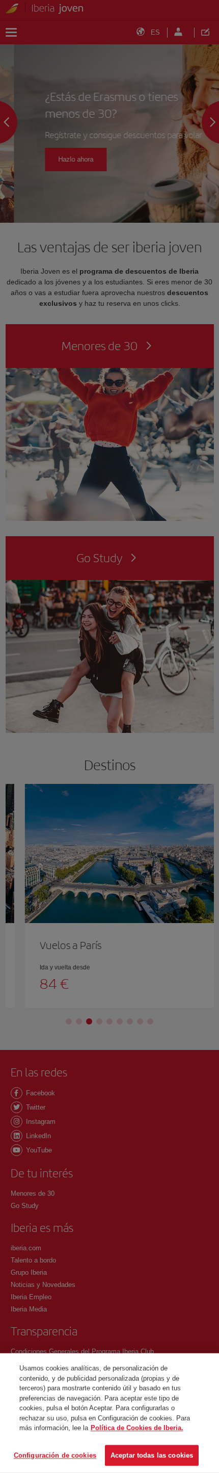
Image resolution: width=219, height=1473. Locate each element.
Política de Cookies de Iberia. (137, 1428)
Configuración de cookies (55, 1455)
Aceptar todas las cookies (152, 1455)
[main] (109, 1413)
